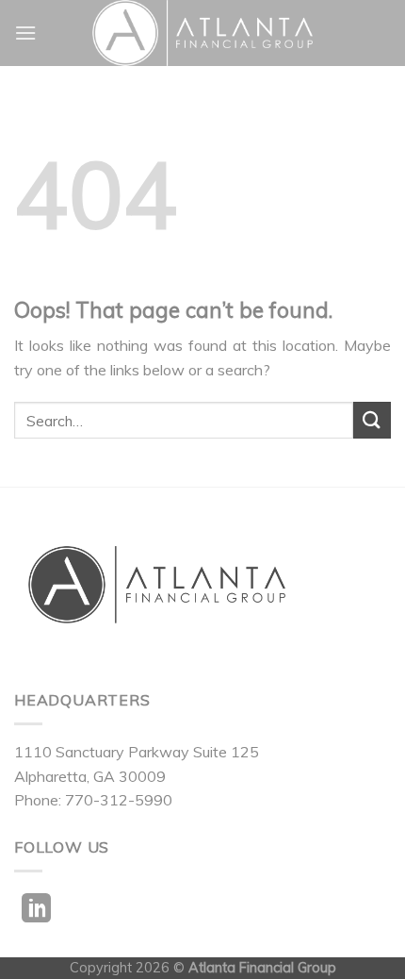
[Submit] (372, 420)
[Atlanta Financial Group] (203, 33)
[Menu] (25, 32)
